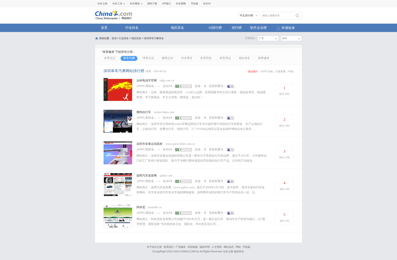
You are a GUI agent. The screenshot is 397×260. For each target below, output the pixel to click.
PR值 (291, 71)
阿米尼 (140, 207)
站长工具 (117, 3)
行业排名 (132, 27)
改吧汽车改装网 (146, 175)
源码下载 (152, 3)
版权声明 (205, 246)
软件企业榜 (258, 27)
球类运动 (148, 58)
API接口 (166, 3)
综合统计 (253, 71)
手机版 (246, 246)
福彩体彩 (244, 58)
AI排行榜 (215, 27)
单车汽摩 (129, 58)
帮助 (238, 246)
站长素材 (135, 3)
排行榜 (237, 27)
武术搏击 (187, 58)
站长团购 (181, 3)
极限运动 (167, 58)
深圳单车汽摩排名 (154, 38)
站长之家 (103, 3)
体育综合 (110, 58)
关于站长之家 (154, 246)
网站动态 (229, 246)
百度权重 (281, 71)
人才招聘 (217, 246)
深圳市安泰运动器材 (149, 143)
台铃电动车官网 (146, 80)
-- (159, 86)
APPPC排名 (266, 71)
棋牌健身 (263, 58)
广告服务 (181, 246)
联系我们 (169, 246)
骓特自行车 (143, 112)
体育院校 (206, 58)
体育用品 (225, 58)
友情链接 (193, 246)
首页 (104, 27)
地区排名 (177, 27)
